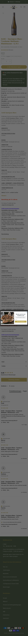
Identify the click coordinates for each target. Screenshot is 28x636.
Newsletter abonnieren (20, 321)
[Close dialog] (26, 312)
